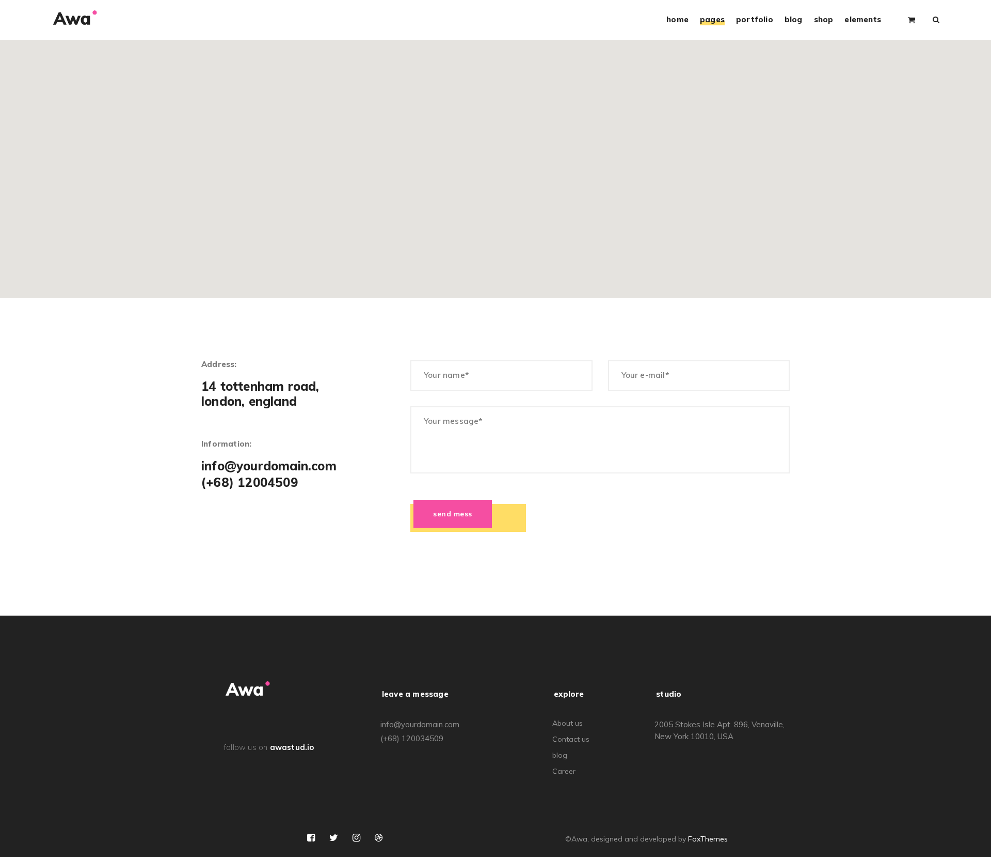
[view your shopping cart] (911, 19)
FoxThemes (708, 839)
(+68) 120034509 (411, 738)
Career (564, 771)
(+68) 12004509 (249, 482)
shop (824, 20)
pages (712, 20)
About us (567, 723)
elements (862, 20)
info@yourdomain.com (269, 465)
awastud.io (292, 747)
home (677, 20)
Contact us (570, 739)
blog (794, 20)
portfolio (754, 20)
